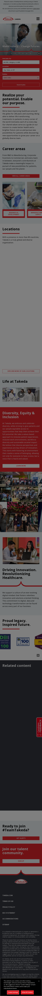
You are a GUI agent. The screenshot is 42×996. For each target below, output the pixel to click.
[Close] (39, 981)
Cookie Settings (13, 992)
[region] (21, 987)
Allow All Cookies (27, 992)
